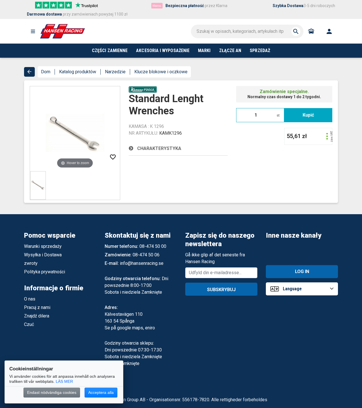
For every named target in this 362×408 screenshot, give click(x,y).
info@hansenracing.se (141, 263)
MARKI (204, 50)
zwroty (31, 263)
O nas (29, 299)
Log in (302, 271)
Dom (45, 71)
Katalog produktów (77, 71)
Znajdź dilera (36, 316)
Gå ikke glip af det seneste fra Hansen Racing (215, 258)
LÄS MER (64, 381)
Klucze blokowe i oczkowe (161, 71)
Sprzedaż (260, 50)
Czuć (29, 324)
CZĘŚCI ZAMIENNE (110, 50)
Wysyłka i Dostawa (43, 254)
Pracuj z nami (37, 307)
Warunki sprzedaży (43, 246)
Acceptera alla (101, 392)
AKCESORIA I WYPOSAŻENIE (162, 50)
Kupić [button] (308, 115)
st (278, 115)
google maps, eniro (136, 327)
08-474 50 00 (152, 246)
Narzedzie (115, 71)
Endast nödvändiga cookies (51, 392)
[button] (32, 31)
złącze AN (230, 50)
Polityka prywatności (44, 271)
